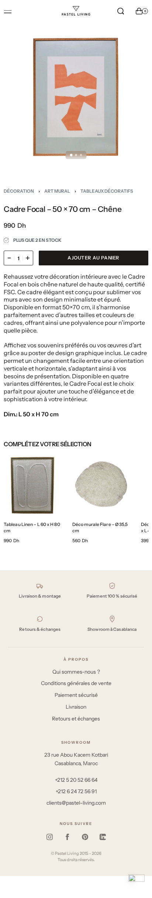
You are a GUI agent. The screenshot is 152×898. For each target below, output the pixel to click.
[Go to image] (71, 155)
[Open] (8, 12)
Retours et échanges (76, 718)
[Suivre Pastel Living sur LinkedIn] (102, 837)
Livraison (76, 706)
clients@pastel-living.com (76, 802)
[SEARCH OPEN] (120, 11)
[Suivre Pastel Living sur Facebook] (67, 837)
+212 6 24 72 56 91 (76, 791)
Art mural (57, 191)
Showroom (76, 742)
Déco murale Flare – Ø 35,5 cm (100, 527)
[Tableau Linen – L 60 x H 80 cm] (32, 485)
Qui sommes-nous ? (76, 671)
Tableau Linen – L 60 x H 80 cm (32, 527)
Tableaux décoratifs (106, 191)
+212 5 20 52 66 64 (76, 780)
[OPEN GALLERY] (76, 98)
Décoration (19, 191)
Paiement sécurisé (76, 695)
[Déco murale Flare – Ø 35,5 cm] (101, 485)
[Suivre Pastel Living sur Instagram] (49, 837)
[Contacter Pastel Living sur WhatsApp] (136, 882)
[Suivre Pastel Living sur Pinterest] (85, 837)
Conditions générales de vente (76, 683)
